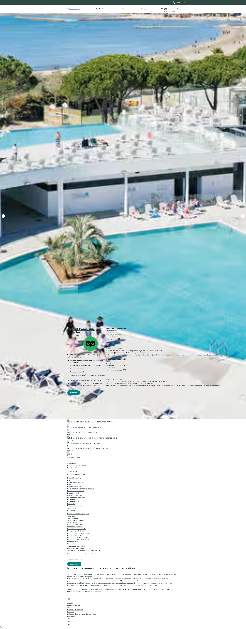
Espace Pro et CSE (74, 542)
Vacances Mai (72, 516)
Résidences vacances (75, 491)
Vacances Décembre (75, 527)
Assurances (71, 508)
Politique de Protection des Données (86, 592)
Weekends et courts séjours (78, 514)
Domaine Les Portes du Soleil (78, 533)
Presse (70, 484)
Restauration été (73, 493)
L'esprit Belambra (74, 478)
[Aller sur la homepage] (69, 454)
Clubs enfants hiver (74, 495)
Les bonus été (72, 499)
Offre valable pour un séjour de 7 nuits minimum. (86, 554)
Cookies (70, 603)
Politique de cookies (75, 610)
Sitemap (70, 612)
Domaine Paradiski (74, 535)
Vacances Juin (72, 518)
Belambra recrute (74, 487)
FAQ (69, 480)
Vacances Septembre (75, 520)
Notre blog (71, 504)
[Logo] (73, 9)
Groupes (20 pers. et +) (76, 546)
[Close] (110, 344)
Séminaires (71, 544)
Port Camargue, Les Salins (86, 330)
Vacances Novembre (75, 524)
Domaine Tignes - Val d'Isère (78, 540)
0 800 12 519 (71, 464)
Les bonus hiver (73, 502)
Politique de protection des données (81, 614)
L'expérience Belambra (76, 497)
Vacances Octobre (74, 522)
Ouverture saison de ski (76, 529)
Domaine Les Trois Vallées (77, 531)
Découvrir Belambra (75, 482)
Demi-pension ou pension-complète (81, 489)
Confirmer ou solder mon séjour (79, 548)
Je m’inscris (74, 564)
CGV (69, 607)
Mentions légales (73, 605)
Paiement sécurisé (74, 506)
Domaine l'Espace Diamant (78, 537)
